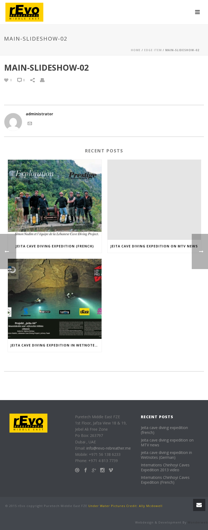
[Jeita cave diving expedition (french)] (55, 200)
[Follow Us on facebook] (85, 470)
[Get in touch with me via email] (30, 122)
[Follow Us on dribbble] (77, 470)
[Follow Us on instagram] (102, 470)
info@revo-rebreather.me (108, 448)
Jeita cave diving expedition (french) (55, 246)
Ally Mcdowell (150, 506)
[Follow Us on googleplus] (94, 470)
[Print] (45, 80)
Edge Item (153, 50)
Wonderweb (198, 522)
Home (136, 50)
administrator (39, 113)
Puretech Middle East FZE (65, 506)
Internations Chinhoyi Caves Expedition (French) (165, 480)
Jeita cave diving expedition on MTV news (154, 246)
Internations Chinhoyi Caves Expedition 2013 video (165, 467)
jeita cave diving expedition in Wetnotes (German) (56, 345)
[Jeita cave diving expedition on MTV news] (154, 200)
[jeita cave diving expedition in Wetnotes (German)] (55, 299)
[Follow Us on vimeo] (111, 470)
